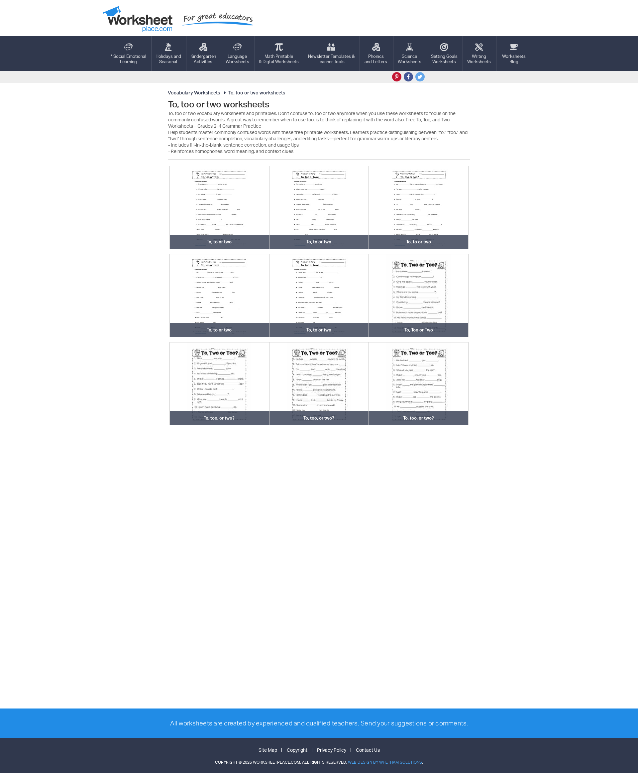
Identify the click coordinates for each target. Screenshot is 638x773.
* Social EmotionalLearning (128, 59)
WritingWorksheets (479, 59)
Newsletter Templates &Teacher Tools (331, 59)
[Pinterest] (396, 76)
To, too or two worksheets (256, 92)
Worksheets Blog (514, 59)
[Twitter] (420, 76)
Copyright (297, 750)
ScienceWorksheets (409, 59)
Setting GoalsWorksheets (444, 59)
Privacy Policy (331, 750)
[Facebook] (408, 76)
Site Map (268, 750)
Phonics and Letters (376, 59)
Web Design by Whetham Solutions (385, 762)
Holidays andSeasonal (168, 59)
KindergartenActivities (203, 59)
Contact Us (368, 750)
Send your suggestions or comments (414, 723)
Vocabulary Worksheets (194, 92)
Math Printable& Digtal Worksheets (279, 59)
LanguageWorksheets (237, 59)
